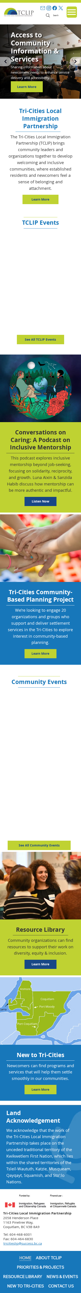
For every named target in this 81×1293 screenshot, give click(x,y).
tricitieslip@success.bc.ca (22, 1243)
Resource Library (40, 929)
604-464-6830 (22, 1239)
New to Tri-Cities (40, 1055)
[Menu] (72, 12)
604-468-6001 (20, 1234)
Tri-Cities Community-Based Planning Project (40, 596)
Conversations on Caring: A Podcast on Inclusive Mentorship (40, 439)
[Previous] (5, 61)
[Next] (75, 61)
